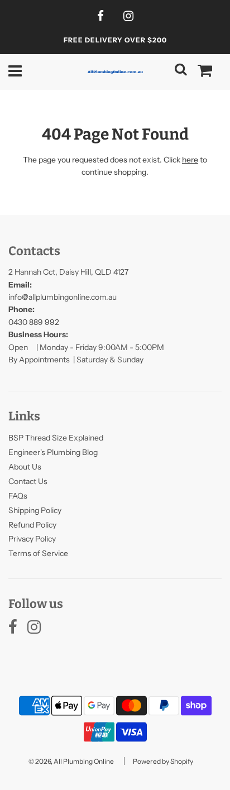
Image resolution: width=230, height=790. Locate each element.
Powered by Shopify (163, 761)
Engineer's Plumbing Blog (53, 452)
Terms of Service (38, 553)
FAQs (17, 496)
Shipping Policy (34, 510)
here (190, 160)
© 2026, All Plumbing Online (71, 761)
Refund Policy (32, 525)
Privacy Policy (32, 539)
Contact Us (27, 481)
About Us (24, 467)
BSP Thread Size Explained (55, 438)
